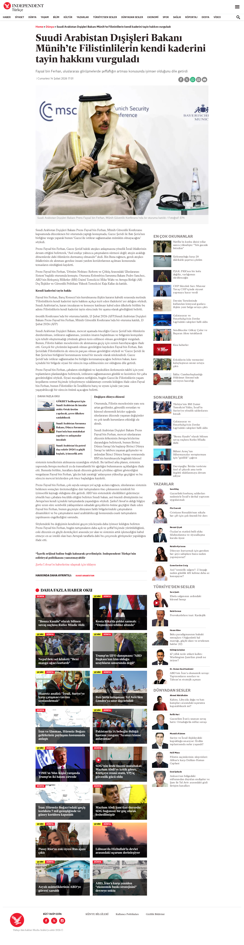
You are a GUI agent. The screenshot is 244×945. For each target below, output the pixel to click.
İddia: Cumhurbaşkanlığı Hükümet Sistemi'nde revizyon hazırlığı (187, 377)
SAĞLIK (177, 17)
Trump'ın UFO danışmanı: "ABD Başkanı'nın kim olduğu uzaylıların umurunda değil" (119, 659)
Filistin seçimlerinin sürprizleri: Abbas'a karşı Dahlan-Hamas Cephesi (189, 760)
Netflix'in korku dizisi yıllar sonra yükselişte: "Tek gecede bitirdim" (190, 245)
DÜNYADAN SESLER (132, 17)
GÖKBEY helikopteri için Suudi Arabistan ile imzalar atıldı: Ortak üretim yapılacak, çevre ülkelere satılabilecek (71, 409)
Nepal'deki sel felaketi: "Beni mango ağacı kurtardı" (58, 661)
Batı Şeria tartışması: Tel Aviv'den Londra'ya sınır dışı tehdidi (119, 699)
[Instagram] (62, 921)
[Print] (204, 79)
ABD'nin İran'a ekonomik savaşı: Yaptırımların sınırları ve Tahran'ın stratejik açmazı (189, 676)
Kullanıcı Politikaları (127, 914)
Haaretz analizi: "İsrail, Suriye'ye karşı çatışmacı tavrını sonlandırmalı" (61, 697)
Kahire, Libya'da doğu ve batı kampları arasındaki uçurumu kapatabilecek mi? (187, 703)
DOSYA (205, 17)
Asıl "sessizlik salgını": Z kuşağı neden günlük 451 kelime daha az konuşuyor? (189, 573)
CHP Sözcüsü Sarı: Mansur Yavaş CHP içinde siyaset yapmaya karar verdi (189, 289)
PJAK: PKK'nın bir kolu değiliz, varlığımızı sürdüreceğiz (187, 274)
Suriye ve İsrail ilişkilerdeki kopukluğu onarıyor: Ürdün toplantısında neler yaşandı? (186, 741)
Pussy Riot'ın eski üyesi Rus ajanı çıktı (61, 851)
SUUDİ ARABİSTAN (85, 576)
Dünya (32, 17)
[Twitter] (54, 921)
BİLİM (56, 17)
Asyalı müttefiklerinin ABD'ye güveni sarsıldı (59, 889)
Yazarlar (83, 17)
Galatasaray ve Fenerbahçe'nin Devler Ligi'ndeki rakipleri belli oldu (190, 319)
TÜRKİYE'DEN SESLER (105, 17)
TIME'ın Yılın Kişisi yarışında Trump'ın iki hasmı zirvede (59, 775)
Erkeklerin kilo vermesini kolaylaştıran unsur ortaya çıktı (188, 363)
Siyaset (19, 17)
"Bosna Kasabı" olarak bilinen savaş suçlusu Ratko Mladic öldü (61, 623)
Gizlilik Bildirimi (155, 914)
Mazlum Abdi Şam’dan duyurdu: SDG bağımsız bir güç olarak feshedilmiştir (118, 811)
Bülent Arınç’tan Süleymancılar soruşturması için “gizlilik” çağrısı (189, 454)
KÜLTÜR (68, 17)
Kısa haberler (181, 345)
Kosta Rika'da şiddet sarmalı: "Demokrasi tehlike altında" (116, 623)
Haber (7, 17)
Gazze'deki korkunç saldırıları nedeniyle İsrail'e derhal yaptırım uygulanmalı (189, 496)
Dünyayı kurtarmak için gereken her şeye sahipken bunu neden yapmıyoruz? (189, 554)
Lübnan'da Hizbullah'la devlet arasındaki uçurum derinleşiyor (118, 851)
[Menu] (237, 7)
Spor (166, 17)
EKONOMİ (152, 17)
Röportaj (191, 17)
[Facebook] (46, 921)
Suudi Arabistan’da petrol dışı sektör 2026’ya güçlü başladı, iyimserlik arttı (71, 449)
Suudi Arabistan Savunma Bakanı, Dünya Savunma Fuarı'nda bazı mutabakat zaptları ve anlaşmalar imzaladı (71, 431)
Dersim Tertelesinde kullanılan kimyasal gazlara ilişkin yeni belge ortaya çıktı (190, 304)
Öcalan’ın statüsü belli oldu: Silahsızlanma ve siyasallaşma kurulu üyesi (187, 535)
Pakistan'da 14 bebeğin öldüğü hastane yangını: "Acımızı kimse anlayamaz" (118, 735)
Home (39, 27)
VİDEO (217, 17)
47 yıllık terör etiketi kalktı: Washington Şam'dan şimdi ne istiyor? (188, 657)
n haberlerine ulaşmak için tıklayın (66, 564)
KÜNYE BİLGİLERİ (97, 914)
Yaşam (45, 17)
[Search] (238, 17)
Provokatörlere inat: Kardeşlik (188, 615)
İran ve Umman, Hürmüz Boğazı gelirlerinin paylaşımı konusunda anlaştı (61, 735)
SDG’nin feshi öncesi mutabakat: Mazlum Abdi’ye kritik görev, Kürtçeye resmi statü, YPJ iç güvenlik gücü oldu (119, 772)
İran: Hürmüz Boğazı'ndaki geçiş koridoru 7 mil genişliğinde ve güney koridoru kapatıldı (61, 811)
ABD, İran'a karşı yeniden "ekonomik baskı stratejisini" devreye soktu (116, 887)
